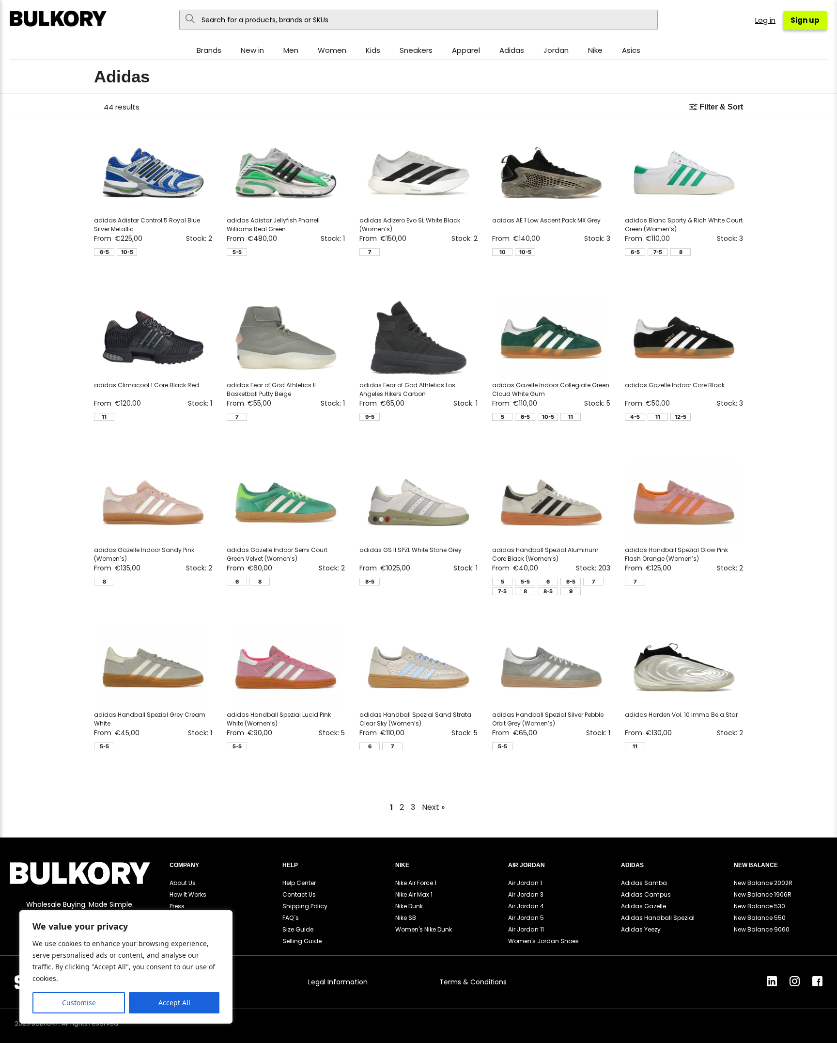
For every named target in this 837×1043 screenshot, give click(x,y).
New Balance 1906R (762, 894)
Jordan (556, 50)
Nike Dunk (409, 906)
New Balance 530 (759, 906)
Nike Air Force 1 (415, 883)
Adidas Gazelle (643, 906)
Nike (595, 50)
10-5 (127, 252)
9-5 (369, 416)
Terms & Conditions (473, 982)
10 (502, 252)
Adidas (511, 50)
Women (332, 50)
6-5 (104, 252)
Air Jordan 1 (525, 883)
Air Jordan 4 (526, 906)
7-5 (657, 252)
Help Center (299, 883)
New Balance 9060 (762, 929)
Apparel (466, 50)
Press (177, 906)
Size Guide (297, 929)
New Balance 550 (760, 918)
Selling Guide (302, 941)
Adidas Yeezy (641, 929)
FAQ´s (290, 918)
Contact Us (299, 894)
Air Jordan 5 (526, 918)
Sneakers (416, 50)
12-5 (680, 416)
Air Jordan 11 (526, 929)
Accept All (174, 1002)
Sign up (805, 20)
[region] (125, 967)
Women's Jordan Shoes (543, 941)
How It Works (188, 894)
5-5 (237, 252)
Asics (631, 50)
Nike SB (405, 918)
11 (104, 416)
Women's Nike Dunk (423, 929)
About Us (183, 883)
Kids (373, 50)
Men (290, 50)
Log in (765, 20)
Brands (209, 50)
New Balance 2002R (763, 883)
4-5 (635, 416)
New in (252, 50)
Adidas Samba (644, 883)
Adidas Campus (646, 894)
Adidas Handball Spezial (658, 918)
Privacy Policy (209, 982)
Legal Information (338, 982)
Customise (79, 1002)
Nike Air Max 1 (414, 894)
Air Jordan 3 (525, 894)
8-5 (369, 581)
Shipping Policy (304, 906)
